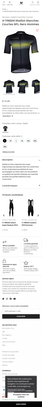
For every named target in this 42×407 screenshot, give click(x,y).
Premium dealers (7, 362)
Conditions (6, 371)
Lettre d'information (8, 342)
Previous (3, 86)
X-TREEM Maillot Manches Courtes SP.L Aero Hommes (20, 11)
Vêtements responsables (10, 351)
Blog (3, 345)
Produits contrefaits (8, 358)
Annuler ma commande (9, 374)
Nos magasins (7, 335)
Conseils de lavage (8, 355)
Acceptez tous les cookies (21, 395)
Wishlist (5, 365)
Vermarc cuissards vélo (29, 220)
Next (38, 51)
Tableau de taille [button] (8, 152)
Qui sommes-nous (9, 325)
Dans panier (21, 404)
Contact (4, 338)
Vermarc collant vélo (9, 220)
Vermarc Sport (8, 279)
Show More (7, 116)
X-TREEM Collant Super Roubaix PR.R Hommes (9, 224)
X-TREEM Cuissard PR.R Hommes (29, 224)
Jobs (3, 331)
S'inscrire (21, 316)
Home (4, 9)
